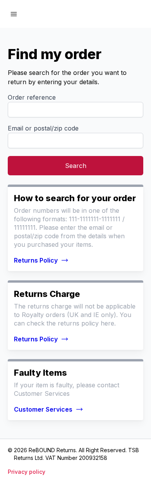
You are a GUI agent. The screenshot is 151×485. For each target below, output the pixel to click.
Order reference (32, 97)
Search (75, 166)
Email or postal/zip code (43, 128)
